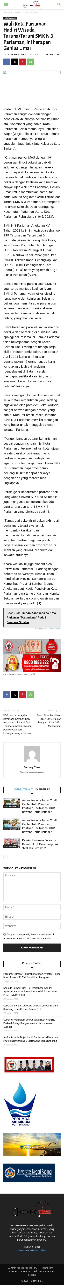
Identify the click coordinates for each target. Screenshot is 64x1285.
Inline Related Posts (52, 629)
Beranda (7, 12)
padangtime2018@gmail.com (32, 1250)
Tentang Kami (46, 1267)
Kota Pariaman (31, 12)
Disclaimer (12, 1271)
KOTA (17, 12)
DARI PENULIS (43, 789)
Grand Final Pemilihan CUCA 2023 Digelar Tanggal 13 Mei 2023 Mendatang (48, 721)
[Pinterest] (22, 62)
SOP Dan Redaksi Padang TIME (22, 1267)
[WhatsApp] (30, 62)
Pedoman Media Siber (43, 1271)
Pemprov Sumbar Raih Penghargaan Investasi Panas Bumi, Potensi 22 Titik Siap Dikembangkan (31, 976)
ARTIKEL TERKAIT (23, 789)
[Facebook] (6, 62)
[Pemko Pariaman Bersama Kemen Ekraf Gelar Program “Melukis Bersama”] (11, 843)
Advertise (25, 1271)
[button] (5, 4)
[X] (14, 62)
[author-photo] (32, 762)
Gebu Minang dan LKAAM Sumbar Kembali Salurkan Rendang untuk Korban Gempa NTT (31, 1007)
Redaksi (32, 1274)
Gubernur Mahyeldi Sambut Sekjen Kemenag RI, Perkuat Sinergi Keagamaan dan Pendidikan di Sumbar (29, 1023)
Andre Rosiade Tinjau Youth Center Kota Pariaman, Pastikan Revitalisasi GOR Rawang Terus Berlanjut (30, 1039)
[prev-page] (5, 857)
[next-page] (11, 857)
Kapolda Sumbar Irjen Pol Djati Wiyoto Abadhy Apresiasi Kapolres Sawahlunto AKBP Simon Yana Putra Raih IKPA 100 (30, 991)
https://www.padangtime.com (32, 772)
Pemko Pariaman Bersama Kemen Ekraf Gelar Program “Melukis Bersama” (40, 844)
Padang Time (17, 54)
